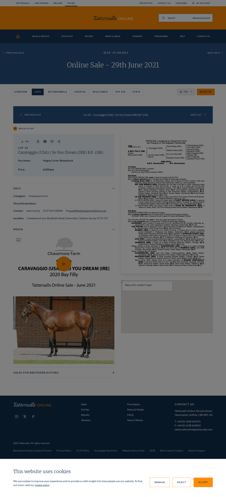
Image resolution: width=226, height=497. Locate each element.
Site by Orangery (196, 450)
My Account (203, 3)
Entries (85, 409)
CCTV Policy (83, 450)
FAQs (130, 414)
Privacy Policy (64, 450)
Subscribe (181, 3)
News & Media (135, 409)
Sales (84, 404)
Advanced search (201, 17)
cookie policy (42, 485)
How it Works (135, 420)
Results (85, 414)
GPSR (152, 450)
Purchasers (133, 404)
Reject (181, 482)
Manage (160, 482)
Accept (203, 482)
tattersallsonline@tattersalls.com (193, 429)
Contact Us (164, 3)
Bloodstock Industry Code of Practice (32, 450)
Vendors (86, 420)
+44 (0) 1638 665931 (189, 421)
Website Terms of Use (133, 450)
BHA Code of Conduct (171, 450)
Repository (146, 3)
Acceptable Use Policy (105, 450)
